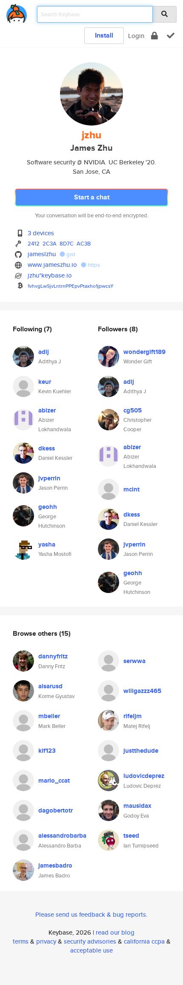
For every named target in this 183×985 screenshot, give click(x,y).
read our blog (115, 932)
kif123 (47, 750)
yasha (46, 544)
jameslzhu (42, 253)
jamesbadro (55, 865)
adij (43, 352)
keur (44, 381)
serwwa (134, 661)
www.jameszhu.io (52, 264)
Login (136, 35)
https (93, 265)
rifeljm (132, 716)
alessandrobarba (62, 835)
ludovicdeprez (143, 775)
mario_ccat (54, 780)
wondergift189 (144, 352)
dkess (46, 448)
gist (70, 254)
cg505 (132, 410)
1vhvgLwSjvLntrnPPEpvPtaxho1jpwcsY (71, 285)
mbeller (49, 716)
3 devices (41, 232)
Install (104, 35)
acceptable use (91, 950)
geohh (47, 506)
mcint (131, 489)
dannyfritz (53, 656)
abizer (47, 410)
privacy (46, 941)
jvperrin (49, 478)
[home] (16, 12)
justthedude (140, 750)
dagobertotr (55, 810)
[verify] (170, 35)
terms (21, 941)
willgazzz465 (142, 691)
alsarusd (50, 686)
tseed (131, 835)
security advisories (90, 941)
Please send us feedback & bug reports (90, 914)
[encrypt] (154, 35)
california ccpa (144, 941)
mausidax (137, 805)
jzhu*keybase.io (50, 275)
